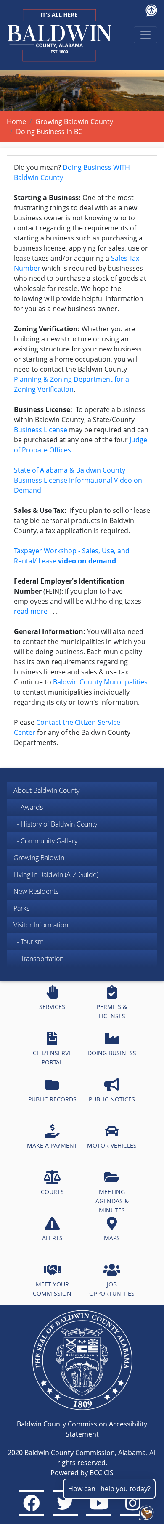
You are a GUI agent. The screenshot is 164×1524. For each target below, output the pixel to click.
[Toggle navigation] (145, 34)
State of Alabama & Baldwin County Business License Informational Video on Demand (78, 480)
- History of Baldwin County (55, 824)
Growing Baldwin (38, 857)
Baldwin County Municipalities (100, 682)
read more (31, 611)
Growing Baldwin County (74, 121)
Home (16, 121)
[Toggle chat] (145, 1511)
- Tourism (28, 941)
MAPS (112, 1238)
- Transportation (38, 958)
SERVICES (52, 1007)
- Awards (28, 807)
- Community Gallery (45, 840)
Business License (40, 429)
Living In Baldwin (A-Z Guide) (55, 874)
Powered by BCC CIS (82, 1472)
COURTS (52, 1192)
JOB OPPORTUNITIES (112, 1288)
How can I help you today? (109, 1488)
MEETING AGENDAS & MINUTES (112, 1201)
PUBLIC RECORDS (52, 1099)
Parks (21, 908)
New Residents (35, 891)
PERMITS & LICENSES (112, 1011)
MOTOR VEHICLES (112, 1145)
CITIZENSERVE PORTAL (52, 1057)
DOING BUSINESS (111, 1053)
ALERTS (52, 1238)
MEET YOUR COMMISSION (52, 1288)
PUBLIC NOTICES (112, 1099)
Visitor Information (40, 925)
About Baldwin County (46, 790)
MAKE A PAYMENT (52, 1145)
